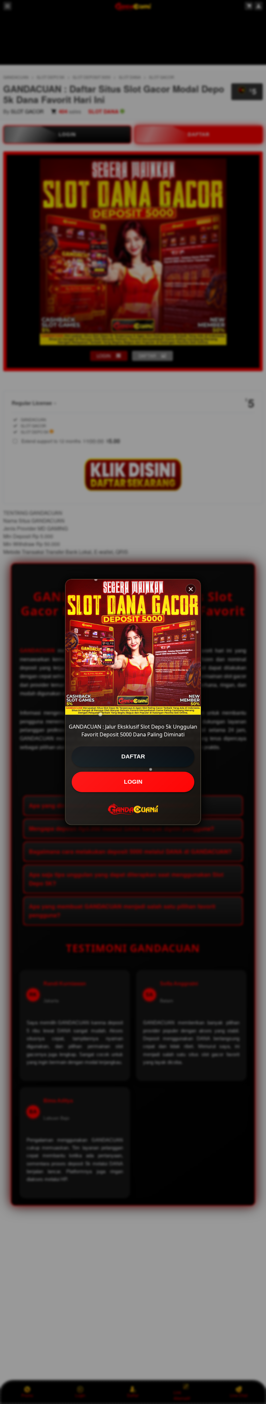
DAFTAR (133, 756)
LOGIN (133, 782)
